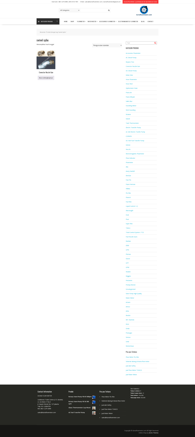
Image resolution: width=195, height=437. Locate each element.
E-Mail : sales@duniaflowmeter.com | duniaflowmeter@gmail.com (100, 2)
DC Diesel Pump (131, 71)
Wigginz (128, 276)
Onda (127, 328)
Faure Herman (130, 184)
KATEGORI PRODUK (47, 21)
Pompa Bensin (130, 285)
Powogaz (129, 333)
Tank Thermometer (132, 123)
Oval (127, 215)
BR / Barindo (130, 320)
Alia (127, 167)
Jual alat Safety (131, 366)
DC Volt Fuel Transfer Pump (135, 141)
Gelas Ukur (129, 75)
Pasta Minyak (130, 97)
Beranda (42, 32)
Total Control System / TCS (135, 232)
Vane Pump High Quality (134, 294)
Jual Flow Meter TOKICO (134, 370)
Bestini (128, 315)
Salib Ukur (129, 101)
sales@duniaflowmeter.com (111, 418)
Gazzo (128, 259)
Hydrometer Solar (132, 88)
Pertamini (129, 280)
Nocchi (128, 149)
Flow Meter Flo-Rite (132, 357)
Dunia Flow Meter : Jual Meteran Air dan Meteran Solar (140, 2)
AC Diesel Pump (131, 58)
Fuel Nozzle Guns (131, 237)
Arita (127, 311)
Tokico (128, 228)
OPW (127, 267)
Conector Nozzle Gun (133, 66)
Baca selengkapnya (46, 78)
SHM (127, 342)
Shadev (128, 272)
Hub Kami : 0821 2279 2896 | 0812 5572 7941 (65, 2)
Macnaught (129, 210)
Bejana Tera (130, 62)
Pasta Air (129, 92)
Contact (150, 21)
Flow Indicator (130, 158)
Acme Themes (153, 433)
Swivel (128, 119)
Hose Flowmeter (131, 79)
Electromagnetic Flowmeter (128, 21)
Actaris (128, 302)
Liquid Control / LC (132, 206)
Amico (128, 307)
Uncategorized (130, 289)
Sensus (128, 337)
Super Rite (129, 224)
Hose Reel (129, 84)
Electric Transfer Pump (133, 127)
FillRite (128, 189)
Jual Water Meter (131, 375)
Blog (143, 21)
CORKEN (129, 136)
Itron (127, 324)
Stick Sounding (130, 110)
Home (66, 21)
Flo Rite (128, 193)
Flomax (128, 254)
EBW (127, 245)
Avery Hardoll (130, 171)
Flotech (128, 197)
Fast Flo (128, 180)
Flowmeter (81, 21)
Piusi (127, 219)
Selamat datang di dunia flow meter (137, 361)
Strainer (128, 114)
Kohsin (128, 145)
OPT (127, 263)
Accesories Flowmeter (107, 21)
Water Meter (92, 21)
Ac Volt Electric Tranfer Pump (135, 132)
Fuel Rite (129, 202)
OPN (127, 250)
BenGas (128, 176)
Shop (72, 21)
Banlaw (128, 241)
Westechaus (130, 346)
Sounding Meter (131, 106)
